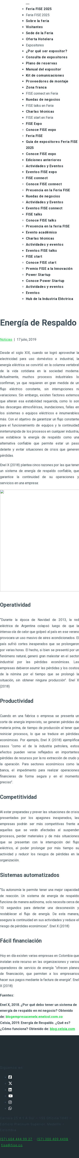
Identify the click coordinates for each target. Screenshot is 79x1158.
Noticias (6, 340)
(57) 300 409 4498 (52, 1139)
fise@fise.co (12, 1145)
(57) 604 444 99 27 (16, 1139)
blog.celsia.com (62, 1029)
